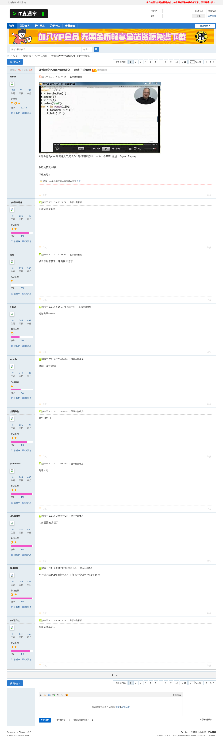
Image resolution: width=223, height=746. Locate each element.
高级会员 (15, 277)
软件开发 (40, 25)
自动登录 (199, 11)
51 (21, 90)
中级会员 (15, 225)
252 (21, 529)
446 (29, 216)
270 (21, 268)
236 (21, 216)
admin (13, 77)
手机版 (194, 732)
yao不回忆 (15, 620)
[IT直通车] (29, 13)
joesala (13, 359)
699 (29, 320)
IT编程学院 (26, 55)
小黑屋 (202, 732)
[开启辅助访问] (145, 2)
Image (49, 695)
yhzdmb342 (15, 463)
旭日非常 (14, 568)
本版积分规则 (206, 719)
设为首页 (12, 2)
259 (21, 581)
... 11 (184, 62)
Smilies (66, 695)
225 (21, 425)
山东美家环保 (16, 202)
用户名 (154, 11)
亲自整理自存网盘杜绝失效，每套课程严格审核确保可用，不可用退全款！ (180, 2)
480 (29, 529)
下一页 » (111, 675)
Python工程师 (40, 55)
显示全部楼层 (76, 77)
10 (176, 62)
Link (53, 695)
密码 (153, 16)
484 (29, 581)
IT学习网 (212, 732)
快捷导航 (204, 26)
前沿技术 (24, 25)
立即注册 (212, 16)
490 (29, 477)
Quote (58, 695)
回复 (78, 181)
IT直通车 (8, 55)
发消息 (28, 113)
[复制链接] (102, 70)
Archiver (185, 732)
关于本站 (55, 25)
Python (52, 156)
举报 (209, 195)
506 (29, 268)
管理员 (14, 99)
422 (29, 425)
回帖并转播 (60, 720)
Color (45, 695)
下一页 (208, 62)
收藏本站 (21, 2)
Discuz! (22, 732)
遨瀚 (12, 254)
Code (62, 695)
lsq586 (13, 307)
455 (29, 634)
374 (21, 373)
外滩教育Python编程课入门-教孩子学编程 (70, 55)
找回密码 (212, 11)
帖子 (85, 49)
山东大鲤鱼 (15, 516)
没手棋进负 (15, 411)
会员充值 (70, 25)
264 (21, 477)
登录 (118, 706)
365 (21, 320)
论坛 (11, 25)
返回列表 (121, 62)
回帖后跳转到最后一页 (83, 720)
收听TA (17, 113)
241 (21, 634)
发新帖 (14, 61)
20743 (24, 108)
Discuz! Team (23, 736)
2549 (12, 90)
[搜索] (96, 49)
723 (29, 373)
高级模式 (176, 695)
